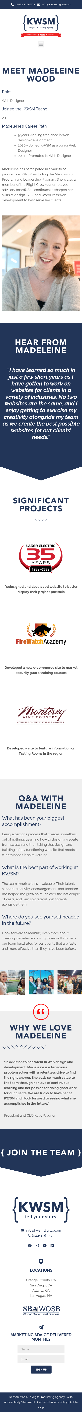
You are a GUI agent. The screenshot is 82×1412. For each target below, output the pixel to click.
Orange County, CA (41, 1280)
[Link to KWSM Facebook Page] (30, 1245)
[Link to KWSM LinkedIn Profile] (52, 1245)
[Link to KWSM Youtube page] (45, 1245)
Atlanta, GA (41, 1290)
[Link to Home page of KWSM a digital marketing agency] (41, 26)
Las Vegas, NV (41, 1296)
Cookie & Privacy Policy (52, 1402)
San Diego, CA (41, 1285)
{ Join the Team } (41, 1153)
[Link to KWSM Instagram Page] (37, 1245)
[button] (41, 44)
